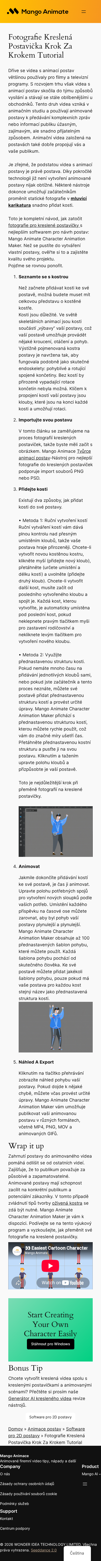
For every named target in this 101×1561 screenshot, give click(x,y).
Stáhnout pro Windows (50, 1344)
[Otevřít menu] (84, 12)
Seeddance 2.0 (44, 1550)
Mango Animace (14, 1456)
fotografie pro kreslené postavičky (44, 225)
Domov (15, 1429)
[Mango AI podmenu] (100, 1474)
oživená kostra (67, 1203)
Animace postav (44, 1429)
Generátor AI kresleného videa (39, 1398)
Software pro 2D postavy (50, 1417)
